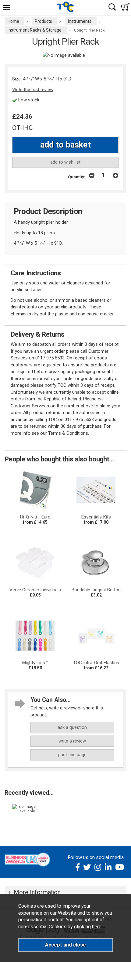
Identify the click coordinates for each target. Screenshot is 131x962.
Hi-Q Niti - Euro (35, 517)
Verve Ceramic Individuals (35, 590)
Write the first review (32, 89)
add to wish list (65, 162)
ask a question (72, 727)
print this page (72, 754)
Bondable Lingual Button (96, 590)
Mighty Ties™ (35, 662)
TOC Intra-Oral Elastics (96, 662)
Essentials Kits (96, 517)
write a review (72, 741)
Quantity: (76, 176)
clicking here (87, 927)
